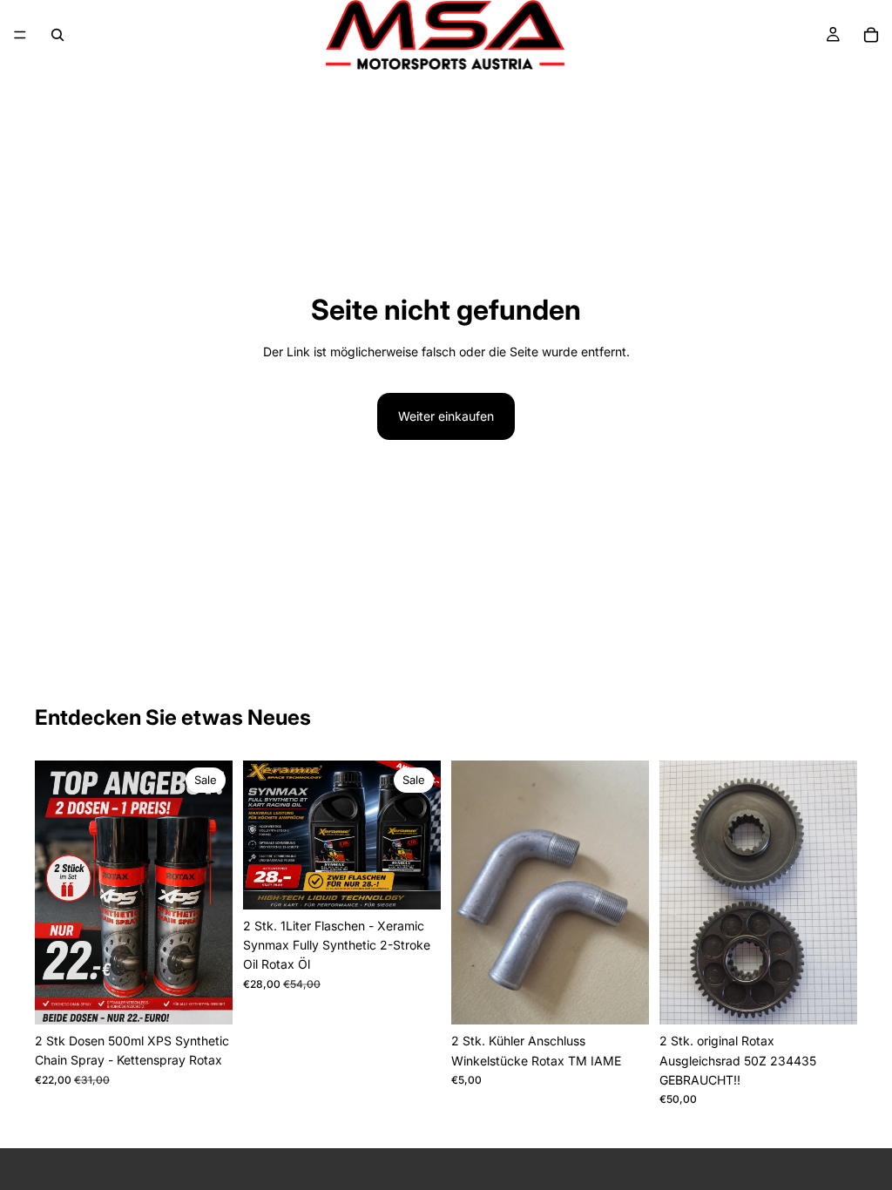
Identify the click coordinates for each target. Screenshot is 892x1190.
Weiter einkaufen (446, 416)
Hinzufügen (220, 997)
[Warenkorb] (871, 35)
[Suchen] (57, 35)
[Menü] (20, 35)
